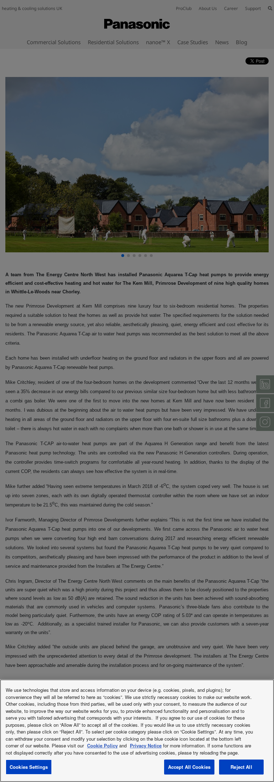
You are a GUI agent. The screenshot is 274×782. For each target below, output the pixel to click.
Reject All (241, 766)
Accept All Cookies (189, 766)
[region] (137, 730)
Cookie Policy (102, 745)
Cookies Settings (29, 766)
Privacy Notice (146, 745)
